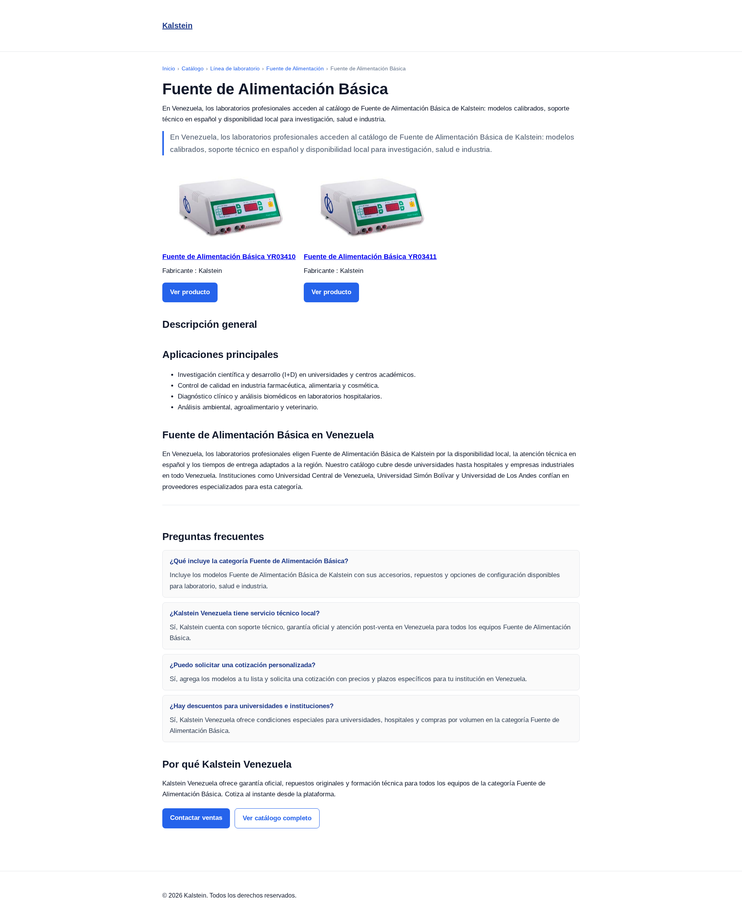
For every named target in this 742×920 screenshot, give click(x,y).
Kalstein (177, 25)
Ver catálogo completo (277, 818)
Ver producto (190, 292)
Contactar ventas (196, 817)
